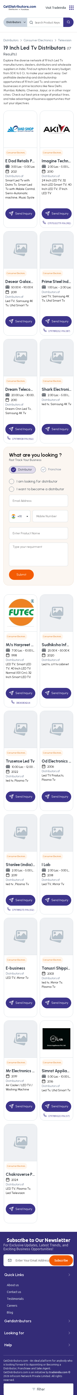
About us (13, 1285)
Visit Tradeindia (56, 7)
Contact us (14, 1292)
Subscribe (61, 1260)
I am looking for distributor (37, 481)
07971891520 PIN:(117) (59, 1116)
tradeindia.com (58, 1372)
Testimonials (15, 1298)
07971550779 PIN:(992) (59, 223)
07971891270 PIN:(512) (23, 910)
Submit (21, 574)
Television (64, 40)
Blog (10, 1312)
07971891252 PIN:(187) (59, 331)
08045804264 (23, 703)
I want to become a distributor (40, 489)
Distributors (13, 22)
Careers (12, 1305)
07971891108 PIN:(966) (23, 439)
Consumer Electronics (38, 40)
